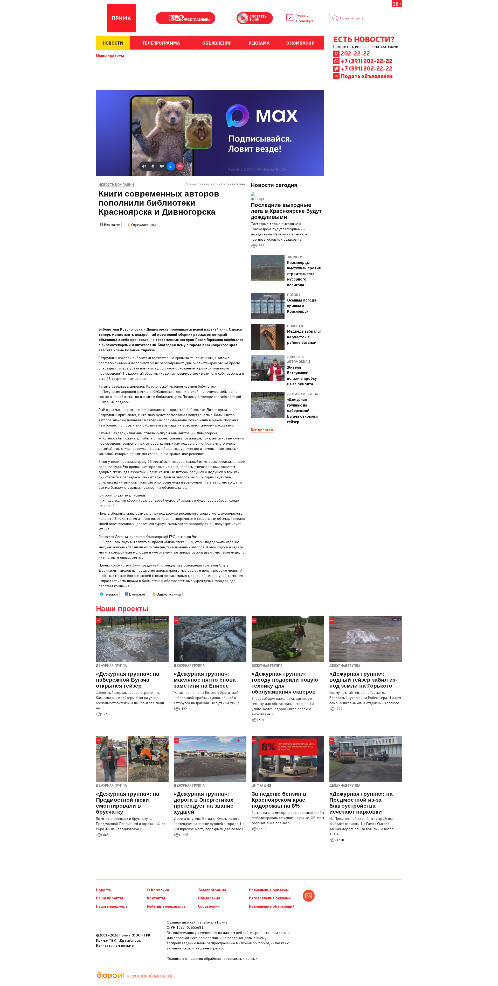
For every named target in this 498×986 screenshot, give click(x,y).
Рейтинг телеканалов (166, 906)
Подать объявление (367, 76)
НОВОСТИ (113, 43)
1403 (184, 835)
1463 (262, 829)
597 (261, 720)
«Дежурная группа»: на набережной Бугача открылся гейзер (127, 680)
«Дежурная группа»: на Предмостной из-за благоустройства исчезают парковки (361, 803)
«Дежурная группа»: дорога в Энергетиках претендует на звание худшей (203, 803)
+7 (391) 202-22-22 (366, 61)
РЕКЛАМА (259, 43)
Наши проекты (110, 55)
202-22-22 (355, 53)
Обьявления (209, 898)
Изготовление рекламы (270, 898)
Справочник (209, 906)
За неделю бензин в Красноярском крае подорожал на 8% (279, 800)
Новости (104, 889)
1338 (340, 840)
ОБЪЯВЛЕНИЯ (217, 43)
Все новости (262, 429)
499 (183, 709)
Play (162, 18)
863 (105, 835)
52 (104, 714)
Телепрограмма (212, 889)
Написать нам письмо (115, 945)
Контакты (156, 898)
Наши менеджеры (112, 906)
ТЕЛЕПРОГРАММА (161, 43)
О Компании (158, 889)
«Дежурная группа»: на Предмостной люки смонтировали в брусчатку (127, 803)
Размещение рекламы (269, 889)
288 (261, 245)
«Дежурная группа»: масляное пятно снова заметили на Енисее (205, 680)
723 (339, 709)
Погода (257, 199)
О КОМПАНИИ (300, 43)
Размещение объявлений (272, 906)
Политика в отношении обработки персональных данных (212, 958)
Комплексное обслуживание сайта (153, 975)
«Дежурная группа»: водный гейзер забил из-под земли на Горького (363, 680)
